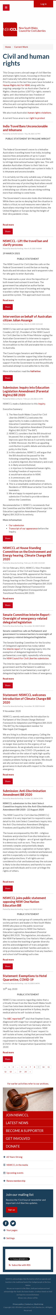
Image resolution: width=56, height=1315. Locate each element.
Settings (10, 1238)
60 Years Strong (14, 1157)
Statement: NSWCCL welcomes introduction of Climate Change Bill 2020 (27, 698)
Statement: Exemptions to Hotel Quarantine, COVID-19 (25, 977)
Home (8, 47)
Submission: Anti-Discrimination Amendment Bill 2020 (24, 792)
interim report (13, 649)
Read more (8, 224)
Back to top (38, 1304)
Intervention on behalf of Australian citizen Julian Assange (27, 318)
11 (48, 1067)
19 (20, 1072)
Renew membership (15, 1180)
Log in (43, 4)
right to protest (37, 118)
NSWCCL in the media (17, 1164)
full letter (35, 371)
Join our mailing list (20, 1194)
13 (11, 1072)
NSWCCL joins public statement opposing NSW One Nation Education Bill (24, 901)
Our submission (16, 525)
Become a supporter (24, 1130)
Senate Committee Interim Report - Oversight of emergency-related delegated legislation (27, 618)
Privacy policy (18, 1304)
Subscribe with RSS (21, 1265)
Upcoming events (14, 1172)
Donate (13, 1146)
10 (43, 1067)
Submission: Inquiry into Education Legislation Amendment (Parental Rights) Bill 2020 (26, 391)
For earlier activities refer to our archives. (28, 1083)
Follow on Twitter (13, 1223)
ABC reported (14, 1018)
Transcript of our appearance (23, 528)
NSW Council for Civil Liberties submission (28, 658)
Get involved (18, 1138)
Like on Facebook (6, 1223)
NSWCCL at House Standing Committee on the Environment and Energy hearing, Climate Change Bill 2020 (27, 553)
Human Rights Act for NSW (16, 85)
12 (5, 1072)
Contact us (29, 1304)
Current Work (21, 47)
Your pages (11, 1230)
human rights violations (39, 112)
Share (7, 231)
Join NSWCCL (17, 1115)
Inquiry (41, 403)
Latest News (17, 1123)
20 (25, 1072)
